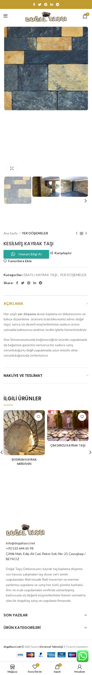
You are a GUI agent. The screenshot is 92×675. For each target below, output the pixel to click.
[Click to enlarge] (12, 168)
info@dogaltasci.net (20, 543)
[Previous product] (76, 233)
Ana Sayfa (11, 233)
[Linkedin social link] (51, 4)
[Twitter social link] (40, 4)
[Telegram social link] (57, 4)
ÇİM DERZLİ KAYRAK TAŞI (67, 445)
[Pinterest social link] (46, 4)
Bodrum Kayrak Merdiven (24, 462)
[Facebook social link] (34, 4)
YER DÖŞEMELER (35, 233)
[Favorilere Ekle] (38, 417)
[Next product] (86, 233)
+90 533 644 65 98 (19, 548)
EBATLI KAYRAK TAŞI (41, 275)
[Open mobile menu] (5, 16)
